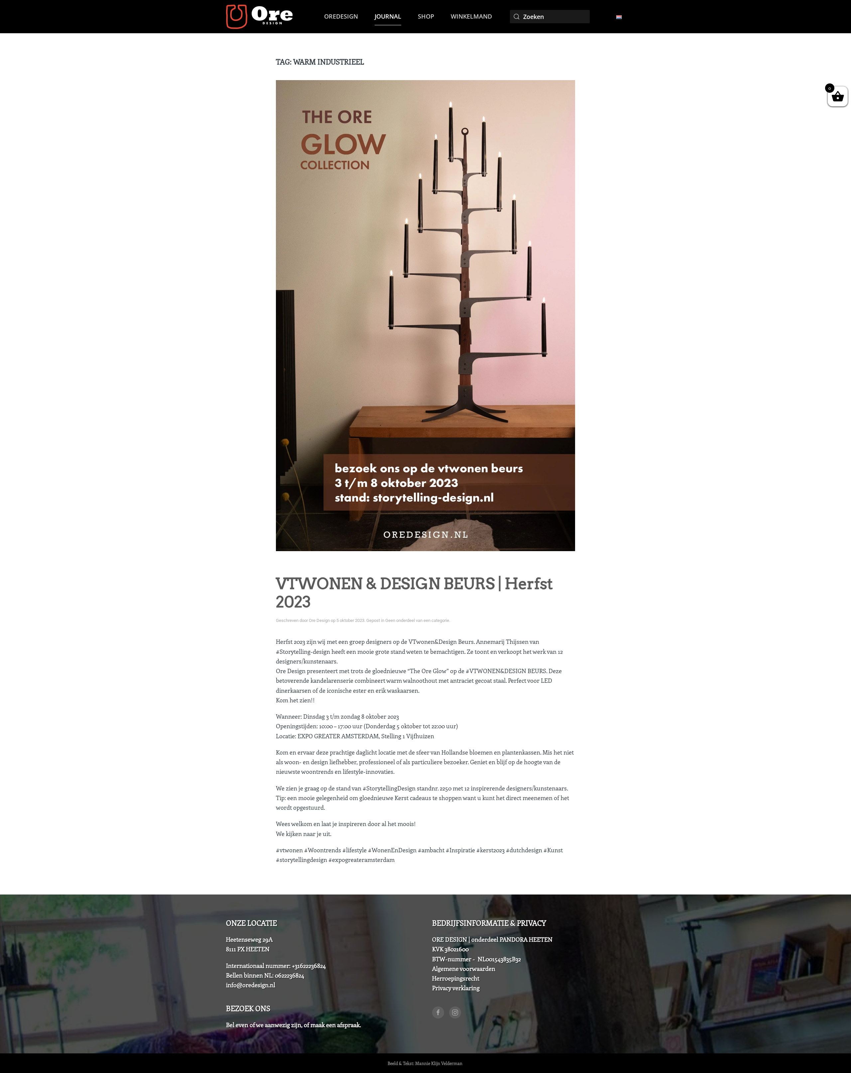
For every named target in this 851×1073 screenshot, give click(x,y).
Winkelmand (471, 16)
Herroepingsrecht (455, 978)
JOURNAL (388, 16)
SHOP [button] (426, 16)
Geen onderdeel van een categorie (417, 620)
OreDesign (341, 16)
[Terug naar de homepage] (259, 16)
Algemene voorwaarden (463, 969)
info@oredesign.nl (250, 985)
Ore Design (319, 620)
